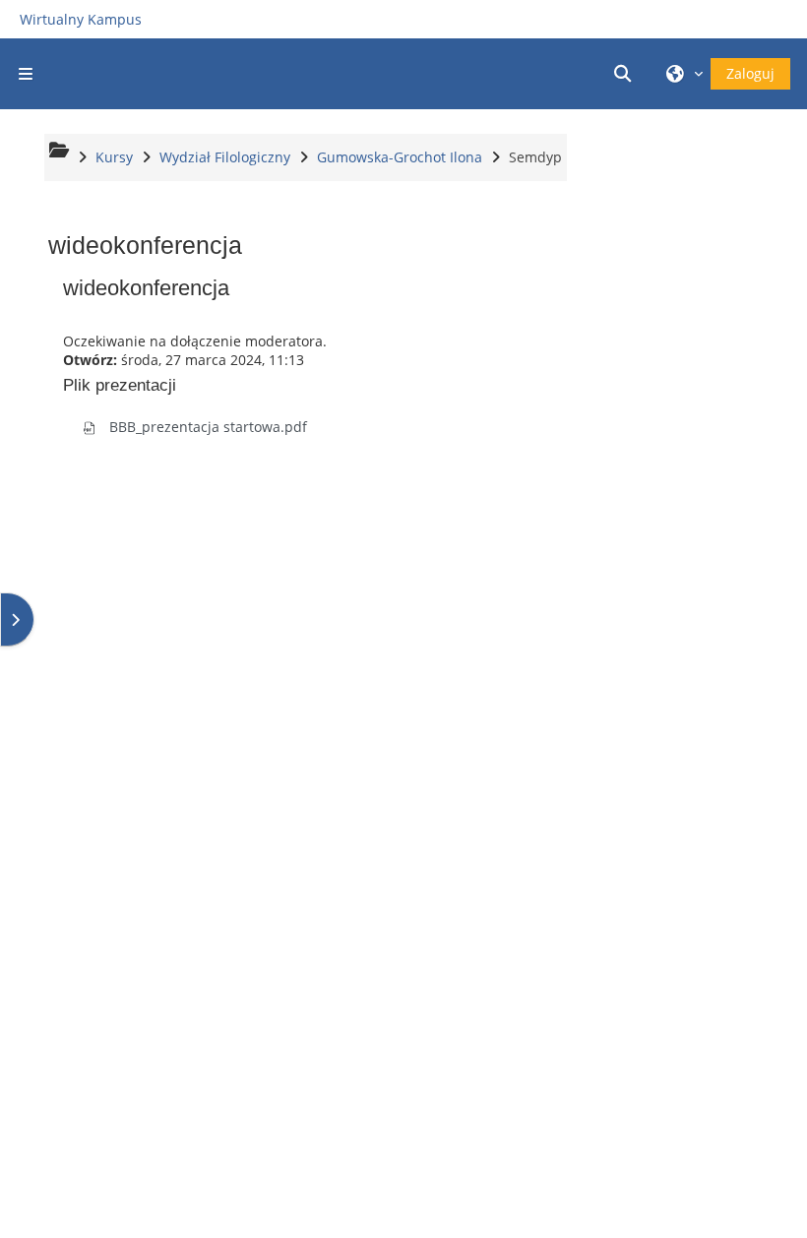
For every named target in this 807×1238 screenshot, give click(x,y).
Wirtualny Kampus (81, 19)
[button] (626, 74)
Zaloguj (750, 73)
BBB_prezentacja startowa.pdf (206, 426)
